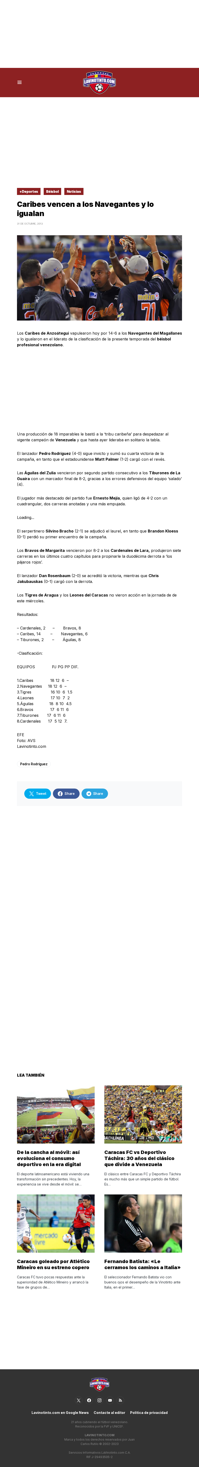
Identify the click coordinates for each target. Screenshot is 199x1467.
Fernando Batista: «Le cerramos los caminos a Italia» (142, 1264)
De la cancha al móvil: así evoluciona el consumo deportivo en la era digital (49, 1158)
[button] (19, 82)
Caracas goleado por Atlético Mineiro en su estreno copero (53, 1264)
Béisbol (52, 191)
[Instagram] (99, 1400)
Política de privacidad (149, 1413)
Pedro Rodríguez (34, 764)
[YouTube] (110, 1400)
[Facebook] (89, 1400)
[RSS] (120, 1400)
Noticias (74, 191)
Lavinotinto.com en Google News (60, 1413)
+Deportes (28, 191)
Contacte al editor (109, 1413)
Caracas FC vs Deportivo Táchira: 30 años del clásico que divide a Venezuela (139, 1158)
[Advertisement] (99, 34)
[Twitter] (79, 1400)
